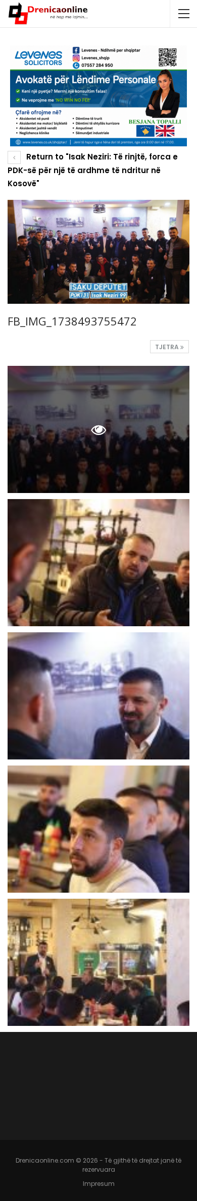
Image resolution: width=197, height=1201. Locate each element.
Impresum (99, 1183)
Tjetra (167, 347)
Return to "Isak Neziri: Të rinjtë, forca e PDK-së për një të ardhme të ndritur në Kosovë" (93, 170)
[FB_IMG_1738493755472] (98, 562)
